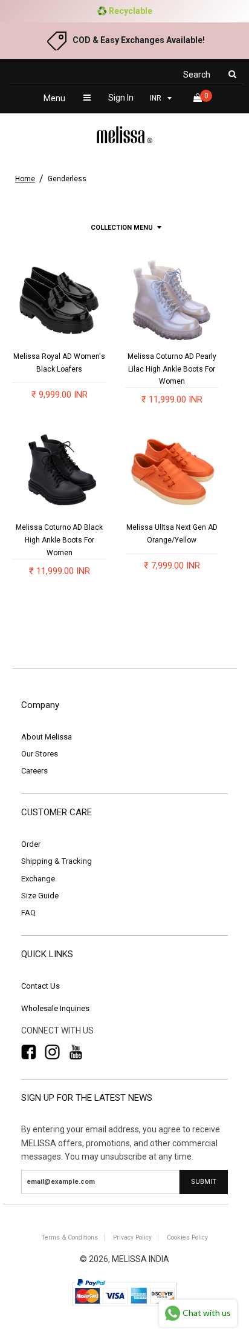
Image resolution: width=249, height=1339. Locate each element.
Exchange (38, 878)
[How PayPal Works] (124, 1307)
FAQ (28, 912)
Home (25, 179)
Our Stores (39, 753)
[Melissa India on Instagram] (52, 1052)
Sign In (121, 97)
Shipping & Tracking (56, 861)
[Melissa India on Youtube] (75, 1052)
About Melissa (46, 736)
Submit (203, 1182)
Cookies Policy (187, 1237)
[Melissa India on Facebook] (28, 1052)
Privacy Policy (132, 1237)
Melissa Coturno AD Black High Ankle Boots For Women (59, 540)
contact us (40, 985)
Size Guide (40, 895)
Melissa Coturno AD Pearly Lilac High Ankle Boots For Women (172, 369)
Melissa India (140, 1259)
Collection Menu (122, 228)
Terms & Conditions (69, 1237)
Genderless (67, 179)
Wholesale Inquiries (55, 1008)
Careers (34, 770)
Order (30, 844)
